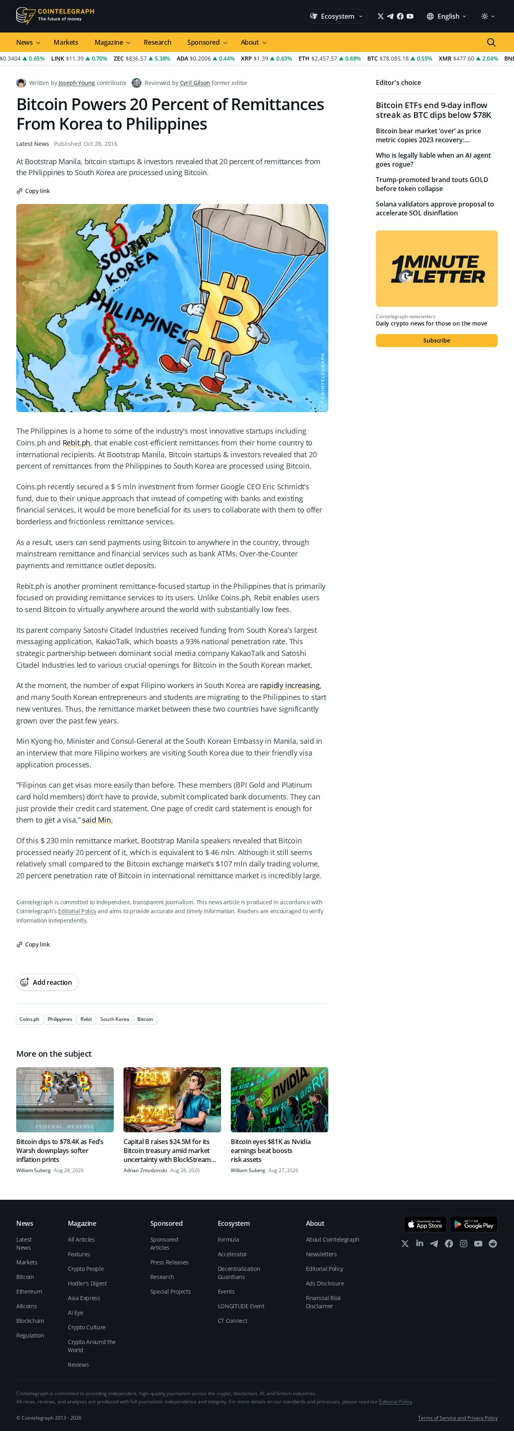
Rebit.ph (77, 442)
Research (157, 42)
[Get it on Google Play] (474, 1224)
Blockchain (30, 1321)
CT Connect (232, 1321)
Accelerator (232, 1254)
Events (226, 1291)
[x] (405, 1245)
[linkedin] (420, 1245)
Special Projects (170, 1291)
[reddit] (493, 1245)
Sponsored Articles (164, 1243)
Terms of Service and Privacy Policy (458, 1417)
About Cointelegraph (333, 1239)
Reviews (78, 1364)
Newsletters (321, 1254)
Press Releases (169, 1262)
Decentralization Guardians (239, 1273)
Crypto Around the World (92, 1346)
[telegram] (434, 1245)
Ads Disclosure (325, 1283)
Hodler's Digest (87, 1283)
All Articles (81, 1239)
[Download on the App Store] (425, 1224)
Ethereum (29, 1291)
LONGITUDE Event (241, 1306)
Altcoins (26, 1306)
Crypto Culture (87, 1327)
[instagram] (463, 1245)
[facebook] (449, 1245)
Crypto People (86, 1268)
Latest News (32, 144)
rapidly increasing (290, 685)
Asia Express (84, 1298)
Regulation (30, 1335)
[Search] (491, 42)
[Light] (487, 16)
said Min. (97, 820)
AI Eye (75, 1312)
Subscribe (436, 340)
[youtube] (478, 1245)
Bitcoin (25, 1277)
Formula (228, 1239)
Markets (66, 42)
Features (79, 1254)
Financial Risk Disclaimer (323, 1302)
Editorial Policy (77, 911)
